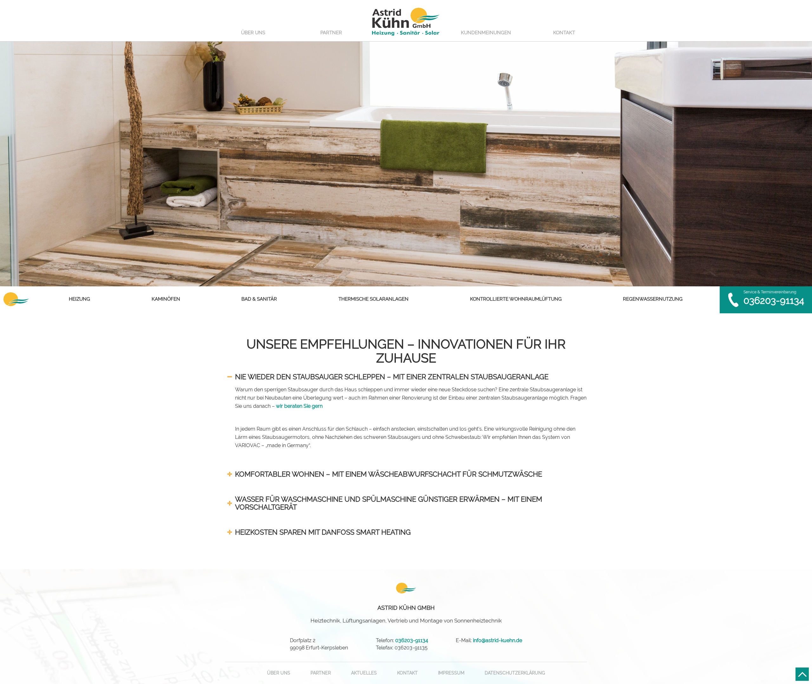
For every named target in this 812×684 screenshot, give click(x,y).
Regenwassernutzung (653, 299)
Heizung (79, 299)
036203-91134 (773, 300)
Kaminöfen (166, 299)
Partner (331, 33)
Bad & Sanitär (259, 299)
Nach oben (802, 674)
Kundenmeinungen (486, 33)
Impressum (451, 672)
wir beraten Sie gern (299, 406)
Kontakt (564, 33)
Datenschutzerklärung (515, 672)
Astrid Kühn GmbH (406, 20)
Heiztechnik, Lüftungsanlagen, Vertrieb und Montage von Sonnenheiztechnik (406, 614)
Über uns (253, 33)
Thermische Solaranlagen (373, 299)
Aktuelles (364, 672)
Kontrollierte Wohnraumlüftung (516, 299)
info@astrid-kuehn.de (497, 640)
